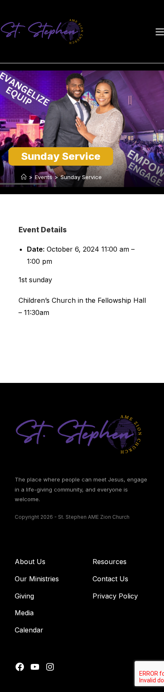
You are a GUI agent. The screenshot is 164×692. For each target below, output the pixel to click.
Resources (110, 561)
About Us (30, 561)
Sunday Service (81, 177)
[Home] (23, 177)
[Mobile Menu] (160, 31)
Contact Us (110, 579)
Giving (24, 596)
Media (24, 613)
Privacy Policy (115, 596)
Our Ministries (37, 579)
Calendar (29, 630)
